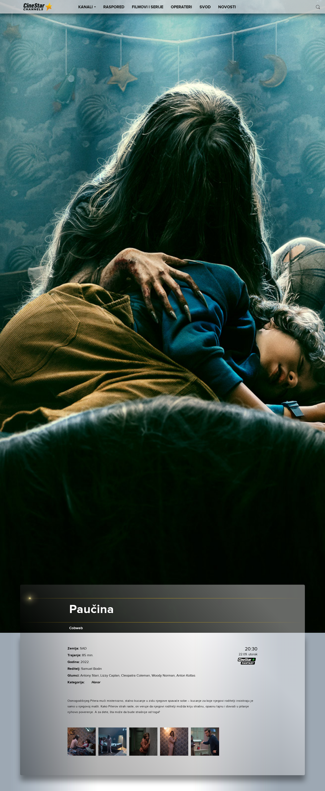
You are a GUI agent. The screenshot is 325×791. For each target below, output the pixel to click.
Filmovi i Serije (147, 7)
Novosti (227, 7)
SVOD (205, 7)
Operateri (181, 7)
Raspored (113, 7)
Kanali (85, 7)
